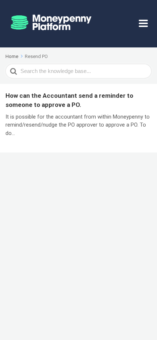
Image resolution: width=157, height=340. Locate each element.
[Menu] (145, 23)
